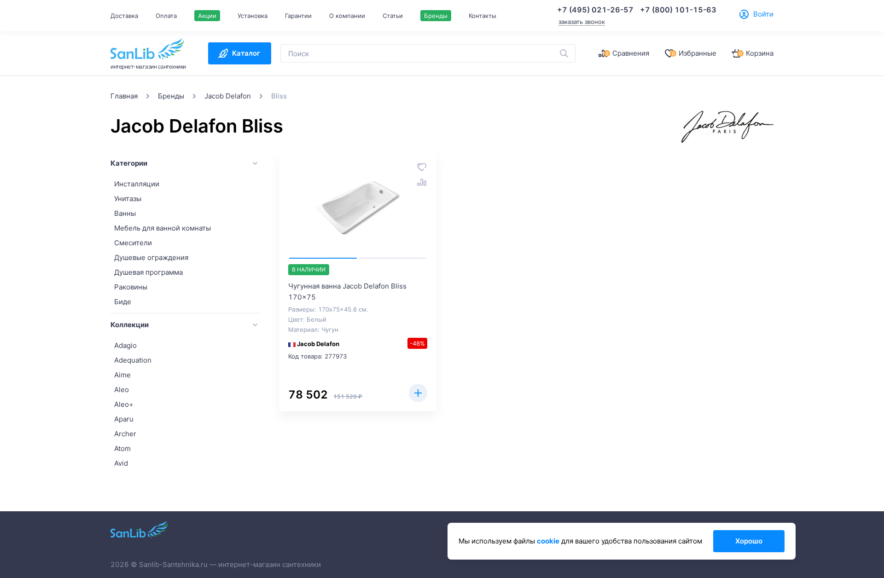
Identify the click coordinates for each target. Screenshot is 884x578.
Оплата (166, 15)
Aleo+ (124, 404)
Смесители (133, 242)
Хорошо (748, 541)
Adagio (125, 345)
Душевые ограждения (151, 257)
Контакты (482, 15)
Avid (121, 463)
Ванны (125, 213)
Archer (125, 433)
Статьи (393, 15)
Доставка (124, 15)
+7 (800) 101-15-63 (678, 9)
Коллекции (129, 324)
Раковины (130, 287)
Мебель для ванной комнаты (162, 228)
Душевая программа (148, 272)
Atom (122, 448)
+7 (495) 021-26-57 (595, 9)
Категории (128, 163)
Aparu (124, 419)
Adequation (132, 360)
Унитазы (127, 198)
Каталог (246, 53)
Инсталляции (136, 183)
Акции (207, 15)
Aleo (121, 389)
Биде (122, 301)
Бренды (436, 15)
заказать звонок (581, 21)
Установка (253, 15)
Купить (418, 393)
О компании (347, 15)
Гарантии (298, 15)
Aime (122, 374)
